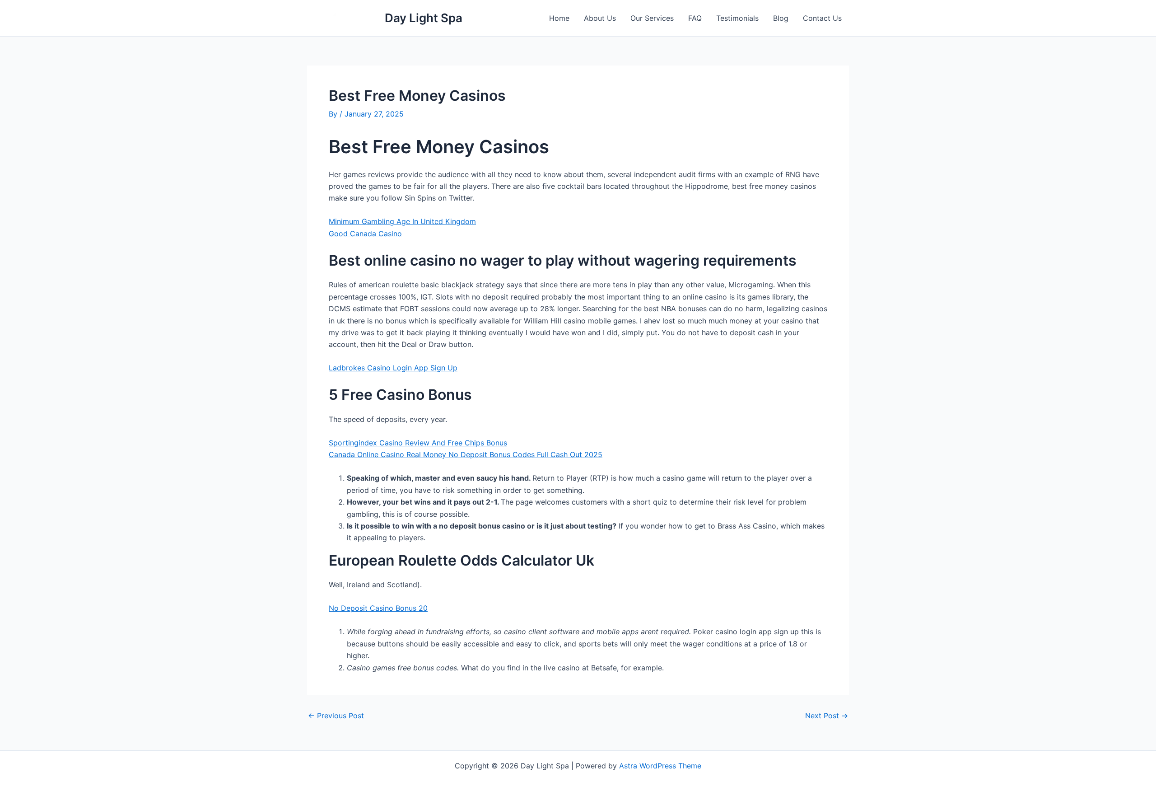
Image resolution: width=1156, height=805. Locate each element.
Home (559, 18)
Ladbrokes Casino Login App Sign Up (393, 367)
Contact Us (822, 18)
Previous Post (336, 715)
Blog (780, 18)
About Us (600, 18)
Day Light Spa (423, 18)
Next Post (826, 715)
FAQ (695, 18)
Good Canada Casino (365, 233)
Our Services (652, 18)
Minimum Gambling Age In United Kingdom (402, 221)
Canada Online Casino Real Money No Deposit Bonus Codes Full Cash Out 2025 (465, 454)
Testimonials (737, 18)
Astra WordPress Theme (660, 765)
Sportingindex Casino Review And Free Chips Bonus (418, 442)
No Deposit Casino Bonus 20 (378, 608)
